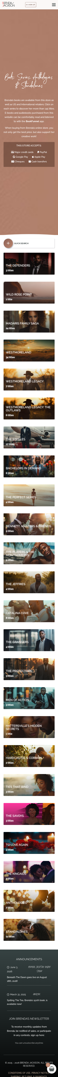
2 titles (9, 762)
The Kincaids (16, 873)
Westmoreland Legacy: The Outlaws (28, 408)
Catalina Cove (17, 613)
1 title (9, 299)
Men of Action (17, 699)
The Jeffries (15, 584)
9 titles (10, 531)
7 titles (9, 386)
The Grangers (17, 641)
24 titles (10, 328)
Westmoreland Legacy (25, 381)
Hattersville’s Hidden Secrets (24, 727)
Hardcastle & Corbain (24, 757)
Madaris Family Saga (22, 323)
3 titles (9, 270)
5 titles (9, 560)
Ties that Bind (17, 786)
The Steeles (15, 439)
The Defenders (18, 265)
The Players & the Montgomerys (20, 553)
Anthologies (16, 902)
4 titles (9, 502)
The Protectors (19, 670)
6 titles (10, 415)
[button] (54, 5)
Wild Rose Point (19, 294)
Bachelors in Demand (23, 468)
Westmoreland (18, 352)
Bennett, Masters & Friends (28, 526)
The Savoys (15, 815)
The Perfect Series (21, 497)
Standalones (17, 931)
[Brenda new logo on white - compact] (8, 4)
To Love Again (17, 844)
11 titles (10, 936)
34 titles (10, 357)
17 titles (10, 444)
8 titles (10, 618)
